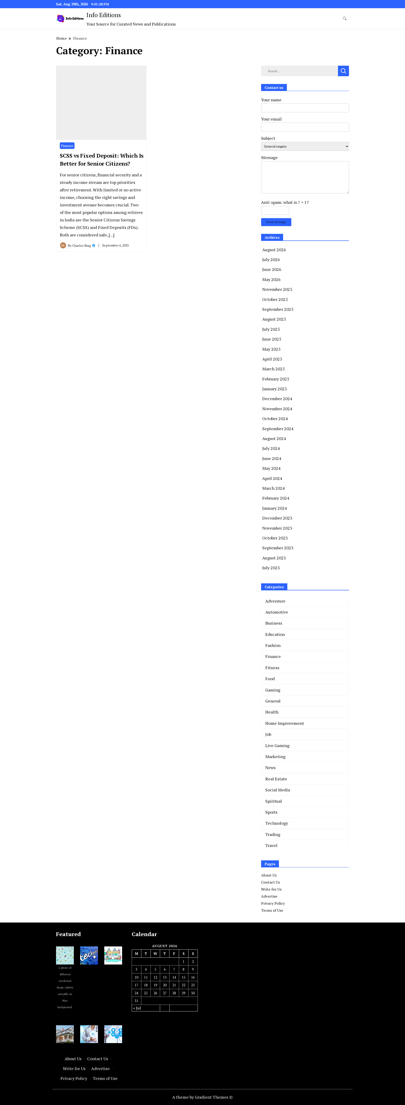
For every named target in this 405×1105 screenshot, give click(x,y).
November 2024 (277, 408)
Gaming (272, 690)
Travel (271, 845)
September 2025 (277, 309)
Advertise (269, 896)
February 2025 (275, 379)
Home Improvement (284, 723)
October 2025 (275, 299)
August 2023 (274, 558)
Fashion (273, 645)
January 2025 (274, 388)
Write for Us (271, 889)
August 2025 (274, 319)
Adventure (275, 601)
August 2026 (274, 249)
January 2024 (274, 508)
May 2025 (271, 349)
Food (270, 678)
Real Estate (276, 779)
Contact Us (270, 882)
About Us (269, 875)
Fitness (272, 667)
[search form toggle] (345, 18)
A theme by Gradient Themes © (202, 1097)
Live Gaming (277, 745)
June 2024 (271, 458)
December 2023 (277, 518)
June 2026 (271, 269)
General (273, 701)
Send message (276, 222)
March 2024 (273, 488)
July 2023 (271, 567)
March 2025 (273, 369)
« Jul (137, 1008)
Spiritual (273, 801)
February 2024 (275, 498)
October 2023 (275, 538)
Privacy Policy (273, 903)
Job (268, 734)
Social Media (277, 790)
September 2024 (277, 428)
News (270, 767)
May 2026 (271, 279)
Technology (276, 823)
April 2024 (272, 478)
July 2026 (271, 259)
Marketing (275, 756)
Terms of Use (272, 910)
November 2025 (277, 289)
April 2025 (272, 359)
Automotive (276, 612)
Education (275, 634)
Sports (271, 812)
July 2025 (271, 329)
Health (271, 712)
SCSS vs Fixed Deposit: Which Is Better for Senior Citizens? (101, 159)
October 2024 (275, 418)
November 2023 (277, 528)
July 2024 (271, 448)
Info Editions (103, 15)
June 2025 (271, 339)
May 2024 (271, 468)
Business (273, 623)
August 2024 (274, 438)
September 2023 (277, 548)
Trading (272, 834)
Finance (67, 145)
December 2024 (277, 398)
